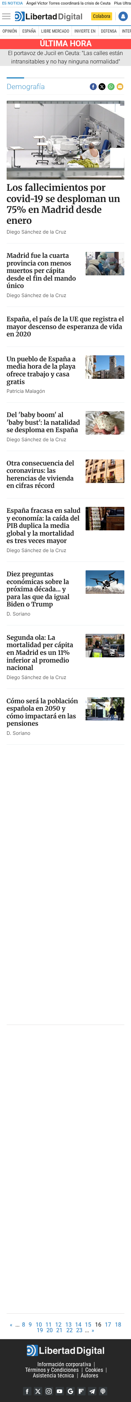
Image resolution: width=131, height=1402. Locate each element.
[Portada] (48, 16)
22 (69, 1330)
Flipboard (81, 1391)
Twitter (38, 1391)
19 (40, 1330)
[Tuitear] (102, 86)
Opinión (9, 31)
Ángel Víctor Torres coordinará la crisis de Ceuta (68, 3)
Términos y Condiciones (52, 1370)
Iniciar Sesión (123, 16)
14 (78, 1324)
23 (79, 1330)
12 (58, 1324)
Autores (89, 1375)
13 (68, 1324)
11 (48, 1324)
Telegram (92, 1391)
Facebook (27, 1391)
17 (108, 1324)
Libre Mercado (55, 31)
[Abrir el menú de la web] (8, 16)
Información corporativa (64, 1364)
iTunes (103, 1391)
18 (118, 1324)
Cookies (94, 1370)
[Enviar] (111, 86)
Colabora (101, 16)
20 (49, 1330)
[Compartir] (93, 86)
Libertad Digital (65, 1350)
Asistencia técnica (53, 1375)
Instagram (49, 1391)
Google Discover (70, 1391)
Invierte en (84, 31)
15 (88, 1324)
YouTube (60, 1391)
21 (59, 1330)
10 (39, 1324)
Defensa (109, 31)
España (29, 31)
